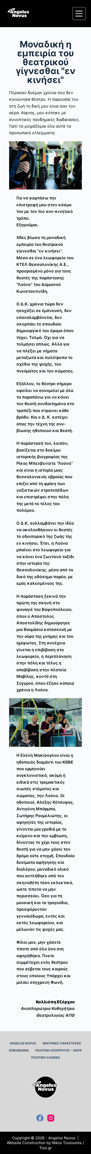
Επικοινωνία (19, 1050)
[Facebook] (39, 1118)
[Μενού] (79, 13)
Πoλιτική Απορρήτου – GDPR (58, 1050)
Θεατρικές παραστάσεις (61, 1043)
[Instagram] (50, 1118)
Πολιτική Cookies (45, 1057)
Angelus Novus (23, 1043)
